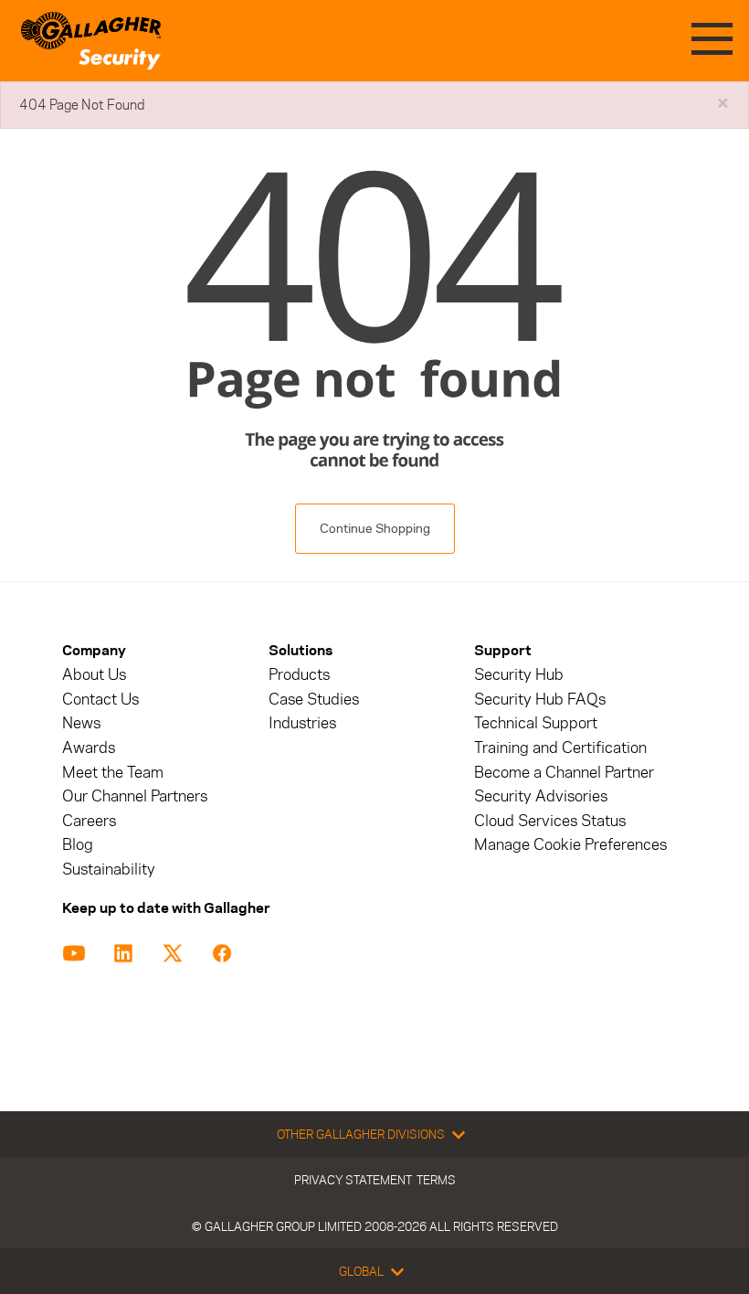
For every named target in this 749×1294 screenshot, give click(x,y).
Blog (77, 844)
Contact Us (100, 699)
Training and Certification (560, 748)
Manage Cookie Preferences (570, 844)
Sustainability (108, 869)
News (81, 723)
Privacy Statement (353, 1180)
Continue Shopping (375, 528)
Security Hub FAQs (540, 699)
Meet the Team (113, 772)
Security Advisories (540, 796)
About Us (94, 674)
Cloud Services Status (550, 821)
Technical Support (535, 723)
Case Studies (314, 699)
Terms (436, 1180)
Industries (302, 723)
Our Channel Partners (134, 796)
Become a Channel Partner (564, 772)
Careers (89, 821)
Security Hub (519, 674)
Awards (88, 748)
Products (299, 674)
